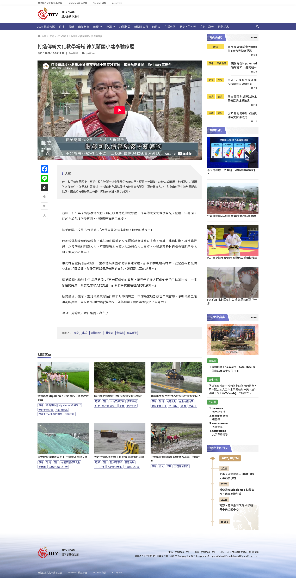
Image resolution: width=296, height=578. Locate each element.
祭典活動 (51, 405)
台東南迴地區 (186, 401)
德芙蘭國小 (96, 332)
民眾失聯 (129, 462)
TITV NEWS (68, 11)
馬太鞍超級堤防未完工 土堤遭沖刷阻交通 (63, 457)
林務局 (109, 332)
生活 (84, 332)
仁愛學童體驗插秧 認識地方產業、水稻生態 (176, 459)
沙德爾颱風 (62, 409)
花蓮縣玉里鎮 (132, 466)
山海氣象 (83, 27)
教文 (161, 466)
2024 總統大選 (46, 27)
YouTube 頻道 (99, 2)
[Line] (44, 178)
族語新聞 (124, 27)
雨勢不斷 (70, 414)
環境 (169, 466)
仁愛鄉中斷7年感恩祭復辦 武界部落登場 (231, 216)
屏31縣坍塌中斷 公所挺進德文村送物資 (118, 396)
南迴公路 (171, 401)
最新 (71, 27)
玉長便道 (100, 466)
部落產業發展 (181, 466)
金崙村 (192, 405)
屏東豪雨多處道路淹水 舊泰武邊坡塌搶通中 (242, 99)
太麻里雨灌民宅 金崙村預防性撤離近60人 (176, 396)
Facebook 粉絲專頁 (77, 2)
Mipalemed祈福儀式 (69, 405)
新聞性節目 (141, 27)
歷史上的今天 (188, 27)
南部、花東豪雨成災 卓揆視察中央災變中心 (242, 82)
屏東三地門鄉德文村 (106, 405)
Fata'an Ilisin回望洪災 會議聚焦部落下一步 (232, 301)
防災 (161, 401)
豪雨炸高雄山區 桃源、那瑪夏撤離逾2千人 (231, 172)
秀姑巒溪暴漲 (114, 466)
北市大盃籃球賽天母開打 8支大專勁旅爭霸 (242, 49)
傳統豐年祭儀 (46, 409)
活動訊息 (223, 27)
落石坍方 (173, 405)
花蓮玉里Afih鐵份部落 (50, 414)
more (224, 521)
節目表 (156, 27)
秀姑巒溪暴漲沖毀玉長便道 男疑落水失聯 (119, 457)
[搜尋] (257, 26)
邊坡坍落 (132, 405)
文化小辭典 (207, 27)
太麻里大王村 (159, 405)
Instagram (117, 2)
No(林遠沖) (88, 53)
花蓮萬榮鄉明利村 (70, 462)
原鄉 (76, 332)
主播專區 (169, 27)
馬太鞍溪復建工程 (58, 466)
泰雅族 (120, 332)
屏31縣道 (132, 401)
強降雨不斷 (116, 462)
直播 (61, 27)
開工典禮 (132, 332)
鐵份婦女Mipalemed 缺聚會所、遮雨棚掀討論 (63, 398)
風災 (105, 401)
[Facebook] (44, 169)
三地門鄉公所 (117, 401)
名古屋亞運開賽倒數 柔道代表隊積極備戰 (232, 258)
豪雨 (121, 405)
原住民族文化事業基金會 (50, 2)
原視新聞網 (70, 16)
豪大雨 (42, 466)
